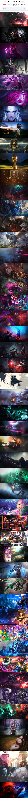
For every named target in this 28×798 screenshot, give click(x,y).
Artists (11, 5)
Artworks (15, 4)
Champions (9, 4)
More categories (22, 4)
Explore (4, 4)
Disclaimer (15, 5)
